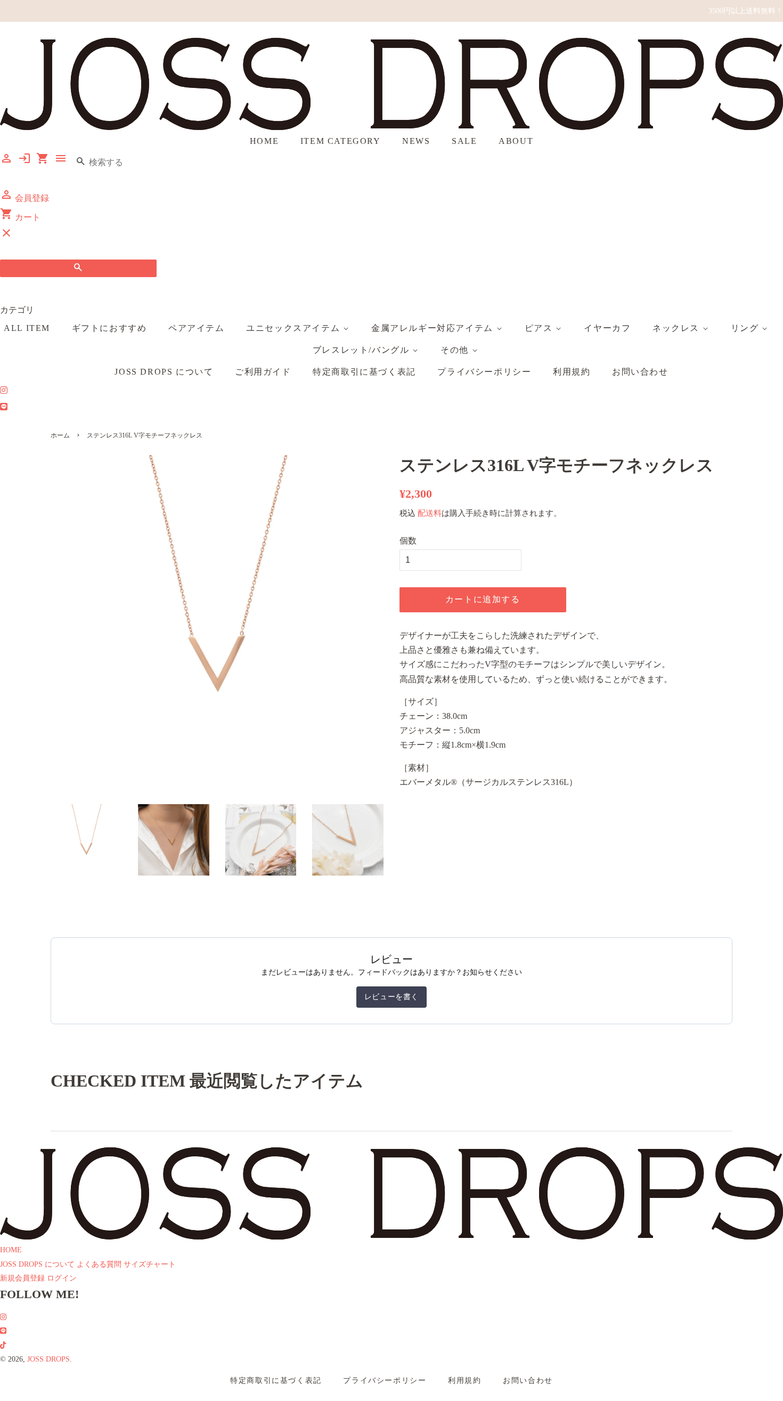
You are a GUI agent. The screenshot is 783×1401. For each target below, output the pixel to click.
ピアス (540, 328)
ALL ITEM (27, 328)
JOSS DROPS (48, 1359)
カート (20, 217)
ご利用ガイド (263, 371)
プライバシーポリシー (484, 371)
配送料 (430, 513)
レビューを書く (391, 997)
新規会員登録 (22, 1278)
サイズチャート (150, 1264)
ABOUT (516, 140)
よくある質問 (99, 1264)
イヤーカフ (607, 328)
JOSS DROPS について (164, 371)
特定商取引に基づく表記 (364, 371)
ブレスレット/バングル (362, 349)
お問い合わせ (640, 371)
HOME (264, 140)
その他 (456, 349)
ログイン (62, 1278)
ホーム (60, 435)
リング (746, 328)
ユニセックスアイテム (294, 328)
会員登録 (24, 198)
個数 (408, 540)
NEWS (416, 140)
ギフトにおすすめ (109, 328)
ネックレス (677, 328)
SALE (464, 140)
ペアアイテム (196, 328)
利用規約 (571, 371)
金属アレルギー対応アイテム (433, 328)
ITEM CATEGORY (340, 140)
